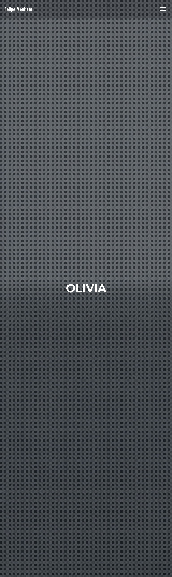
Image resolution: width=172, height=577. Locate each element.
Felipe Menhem (18, 9)
